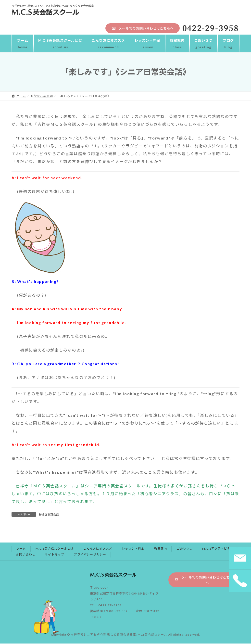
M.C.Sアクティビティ (217, 548)
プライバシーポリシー (90, 554)
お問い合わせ (25, 554)
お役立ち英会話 (48, 514)
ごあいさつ (184, 548)
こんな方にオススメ (97, 548)
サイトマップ (54, 554)
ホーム (21, 548)
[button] (142, 28)
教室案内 (160, 548)
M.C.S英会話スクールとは (55, 548)
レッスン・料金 (133, 548)
